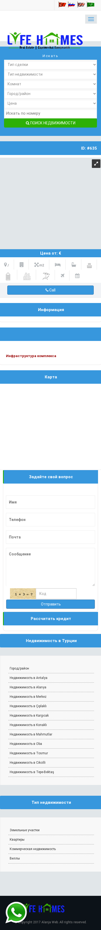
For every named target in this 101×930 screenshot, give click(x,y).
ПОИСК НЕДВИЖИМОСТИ (52, 123)
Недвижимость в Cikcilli (28, 763)
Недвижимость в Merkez (28, 697)
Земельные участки (25, 830)
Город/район (19, 668)
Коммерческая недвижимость (33, 849)
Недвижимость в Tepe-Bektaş (32, 772)
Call (51, 290)
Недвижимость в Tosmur (29, 753)
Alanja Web (49, 922)
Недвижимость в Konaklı (28, 725)
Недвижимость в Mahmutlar (31, 734)
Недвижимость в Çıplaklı (28, 706)
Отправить (50, 604)
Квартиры (17, 839)
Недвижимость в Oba (26, 744)
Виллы (15, 858)
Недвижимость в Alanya (28, 687)
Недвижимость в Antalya (28, 678)
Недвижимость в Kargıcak (29, 715)
